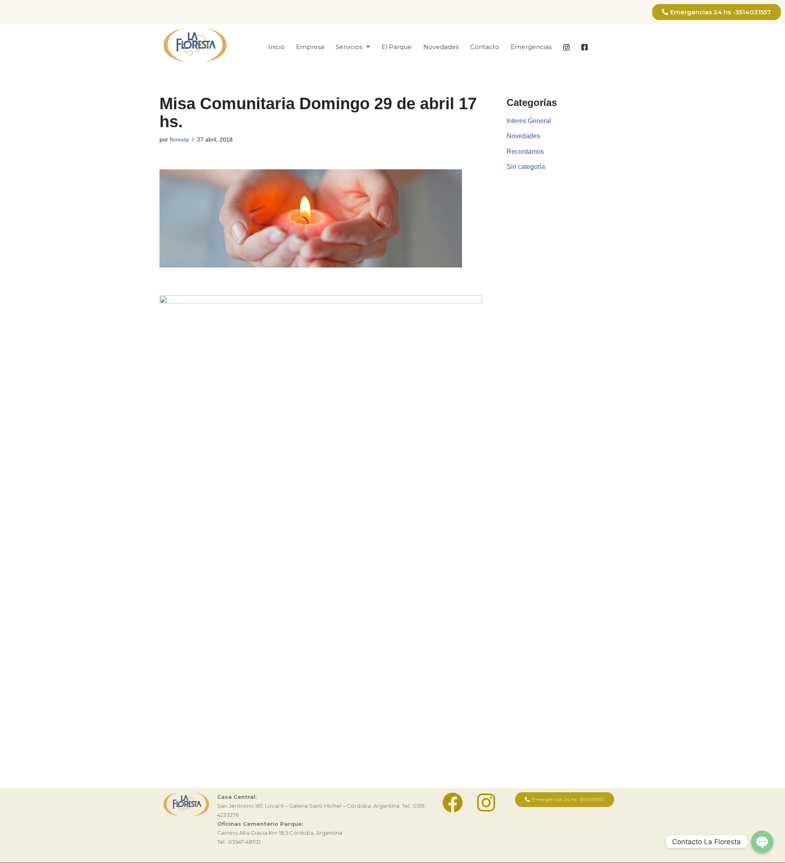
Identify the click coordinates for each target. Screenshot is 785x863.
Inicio (276, 47)
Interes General (529, 120)
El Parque (396, 47)
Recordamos (525, 151)
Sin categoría (526, 166)
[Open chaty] (762, 842)
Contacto (484, 47)
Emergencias (531, 47)
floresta (179, 139)
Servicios (349, 47)
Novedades (441, 47)
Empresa (310, 47)
